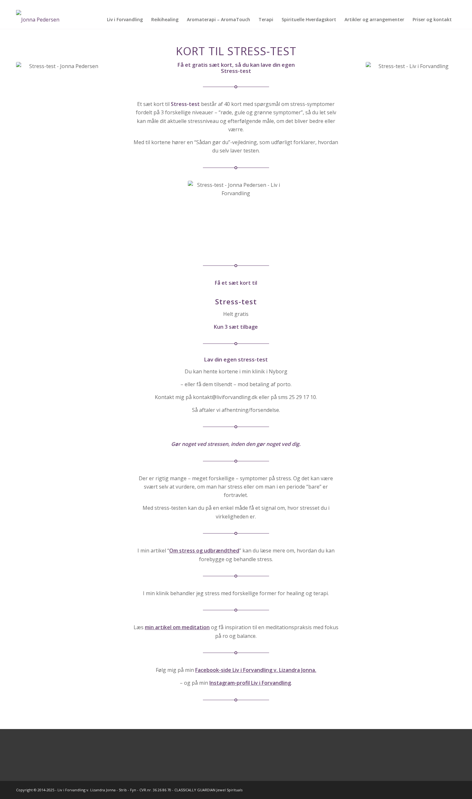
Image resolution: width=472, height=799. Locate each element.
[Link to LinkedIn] (441, 5)
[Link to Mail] (412, 5)
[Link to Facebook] (422, 5)
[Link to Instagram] (431, 5)
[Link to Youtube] (451, 5)
